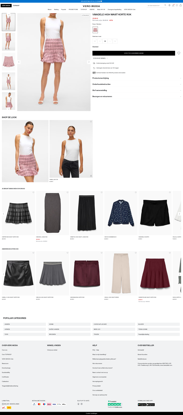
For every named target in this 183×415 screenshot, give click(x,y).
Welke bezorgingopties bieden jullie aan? (104, 359)
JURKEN (7, 329)
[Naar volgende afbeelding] (8, 109)
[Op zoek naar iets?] (165, 5)
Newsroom (5, 363)
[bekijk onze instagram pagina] (82, 404)
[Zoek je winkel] (169, 6)
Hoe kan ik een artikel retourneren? (102, 368)
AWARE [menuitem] (92, 9)
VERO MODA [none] (6, 5)
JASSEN (7, 324)
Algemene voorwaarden (99, 377)
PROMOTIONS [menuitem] (73, 9)
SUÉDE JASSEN (54, 329)
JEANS (51, 324)
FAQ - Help (95, 350)
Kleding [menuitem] (56, 9)
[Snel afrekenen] (91, 176)
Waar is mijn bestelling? (99, 354)
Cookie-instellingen (91, 413)
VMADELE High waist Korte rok (111, 14)
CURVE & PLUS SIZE (100, 324)
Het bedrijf (141, 350)
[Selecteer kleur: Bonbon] (95, 29)
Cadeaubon (5, 381)
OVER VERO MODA (10, 345)
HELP (94, 345)
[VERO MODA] (91, 6)
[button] (94, 41)
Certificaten (5, 377)
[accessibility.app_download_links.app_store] (150, 406)
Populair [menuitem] (63, 9)
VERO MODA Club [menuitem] (129, 9)
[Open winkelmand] (181, 5)
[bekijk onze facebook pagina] (78, 404)
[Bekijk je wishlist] (177, 6)
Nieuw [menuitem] (49, 9)
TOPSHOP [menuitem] (84, 9)
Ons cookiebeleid (97, 390)
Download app (6, 368)
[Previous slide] (3, 214)
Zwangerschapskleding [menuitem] (114, 9)
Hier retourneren (97, 363)
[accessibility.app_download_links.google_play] (142, 406)
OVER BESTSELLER (146, 345)
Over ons (4, 350)
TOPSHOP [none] (16, 5)
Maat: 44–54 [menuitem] (101, 9)
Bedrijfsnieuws (142, 359)
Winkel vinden (54, 345)
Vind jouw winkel (52, 350)
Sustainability (6, 372)
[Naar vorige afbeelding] (8, 14)
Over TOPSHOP (6, 354)
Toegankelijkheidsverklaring (10, 386)
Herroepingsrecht (97, 381)
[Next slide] (179, 214)
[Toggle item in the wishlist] (178, 53)
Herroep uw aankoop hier (99, 395)
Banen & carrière (142, 354)
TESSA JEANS (142, 329)
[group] (18, 217)
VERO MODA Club (7, 359)
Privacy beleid (96, 386)
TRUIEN (96, 334)
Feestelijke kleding (143, 334)
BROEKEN (52, 334)
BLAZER (141, 324)
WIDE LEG (97, 329)
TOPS (6, 334)
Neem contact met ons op (100, 372)
